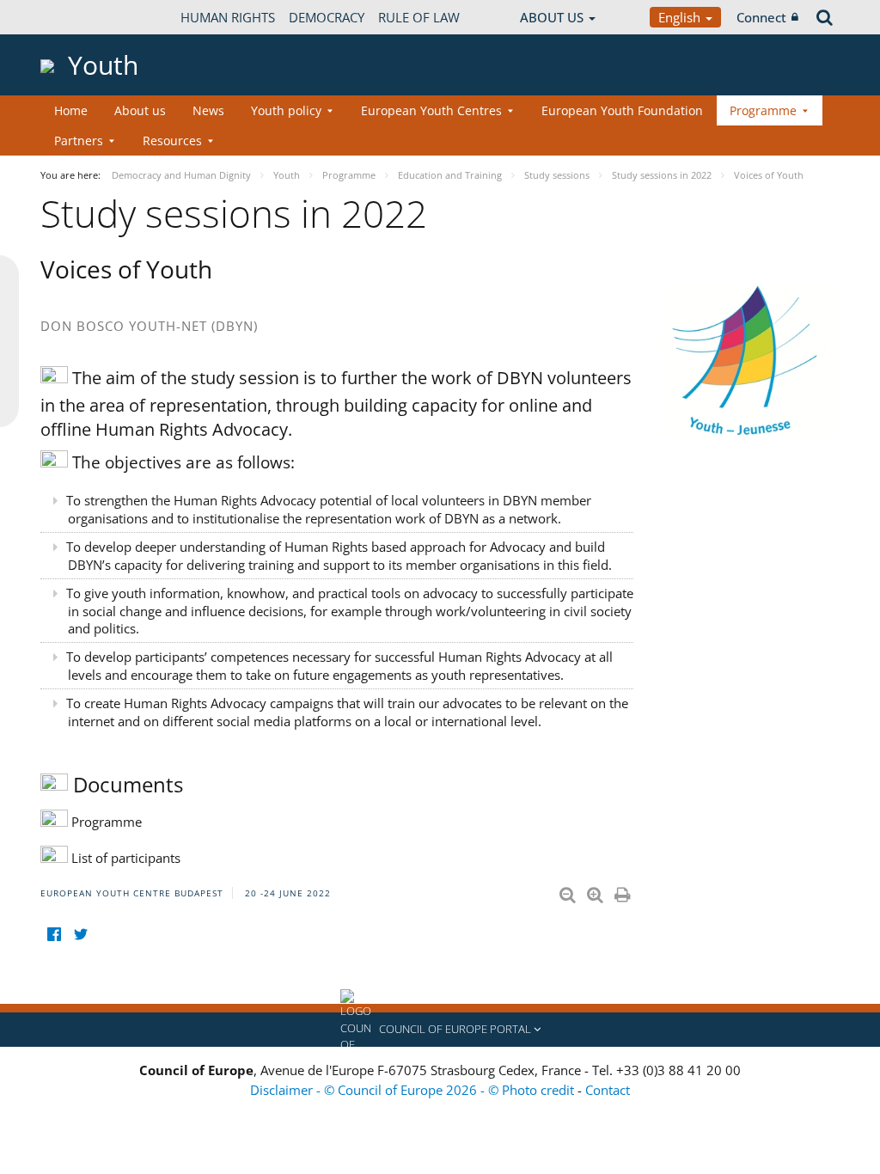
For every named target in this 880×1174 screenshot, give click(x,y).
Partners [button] (78, 140)
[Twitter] (80, 934)
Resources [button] (172, 140)
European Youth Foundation (622, 110)
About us (140, 110)
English (681, 17)
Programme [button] (763, 110)
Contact (607, 1089)
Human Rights (227, 17)
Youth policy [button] (286, 110)
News (208, 110)
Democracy (326, 17)
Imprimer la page (623, 891)
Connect (761, 17)
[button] (440, 1029)
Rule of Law (419, 17)
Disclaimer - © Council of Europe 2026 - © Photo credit (414, 1089)
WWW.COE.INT (83, 17)
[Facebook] (53, 934)
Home (71, 110)
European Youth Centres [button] (431, 110)
